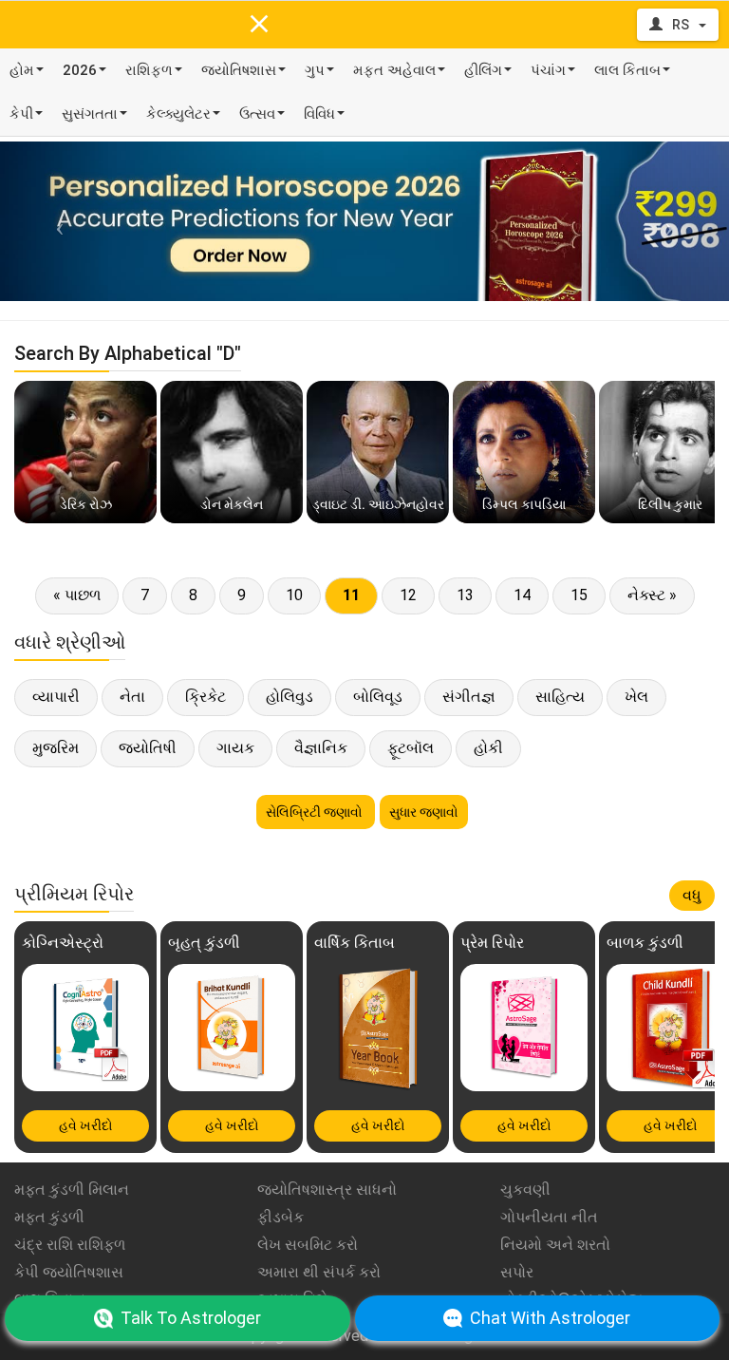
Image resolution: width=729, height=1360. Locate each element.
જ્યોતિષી (148, 748)
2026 (80, 70)
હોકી (488, 748)
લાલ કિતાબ (627, 70)
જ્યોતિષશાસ (238, 70)
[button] (54, 221)
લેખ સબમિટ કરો (307, 1245)
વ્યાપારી (56, 697)
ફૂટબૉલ (410, 748)
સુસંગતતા (90, 114)
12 (408, 595)
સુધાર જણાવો (423, 812)
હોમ (21, 70)
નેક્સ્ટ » (652, 595)
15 (579, 595)
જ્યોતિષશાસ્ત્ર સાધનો (327, 1190)
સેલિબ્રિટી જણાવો (315, 812)
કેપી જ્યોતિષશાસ (68, 1272)
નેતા (132, 697)
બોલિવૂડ (377, 697)
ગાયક (235, 748)
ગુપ (315, 70)
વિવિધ (319, 114)
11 (351, 595)
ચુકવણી (525, 1190)
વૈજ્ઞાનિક (320, 748)
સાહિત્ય (560, 697)
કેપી (21, 114)
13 (465, 595)
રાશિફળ (149, 70)
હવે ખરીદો (86, 1125)
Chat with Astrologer (550, 1318)
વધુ (691, 895)
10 (294, 595)
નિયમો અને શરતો (555, 1245)
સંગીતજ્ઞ (468, 697)
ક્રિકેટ (205, 697)
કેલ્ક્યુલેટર (178, 114)
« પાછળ (77, 595)
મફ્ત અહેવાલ (394, 70)
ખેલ (636, 697)
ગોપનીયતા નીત (549, 1217)
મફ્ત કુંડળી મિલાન (71, 1190)
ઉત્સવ (257, 114)
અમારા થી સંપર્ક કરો (319, 1272)
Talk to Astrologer (191, 1318)
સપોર (516, 1272)
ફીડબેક (280, 1217)
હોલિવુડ (289, 697)
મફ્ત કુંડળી (49, 1217)
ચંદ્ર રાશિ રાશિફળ (69, 1245)
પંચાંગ (548, 70)
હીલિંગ (483, 70)
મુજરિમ (55, 748)
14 (522, 595)
